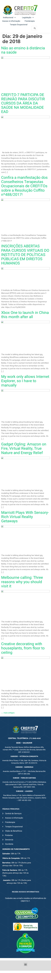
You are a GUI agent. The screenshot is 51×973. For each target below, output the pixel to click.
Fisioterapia (30, 21)
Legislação (26, 17)
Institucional (8, 17)
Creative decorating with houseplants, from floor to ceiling (23, 648)
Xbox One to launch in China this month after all (25, 315)
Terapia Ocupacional (18, 24)
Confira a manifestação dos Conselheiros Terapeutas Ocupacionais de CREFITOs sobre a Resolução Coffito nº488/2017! (24, 186)
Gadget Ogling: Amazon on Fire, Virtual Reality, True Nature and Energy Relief (23, 448)
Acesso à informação (11, 21)
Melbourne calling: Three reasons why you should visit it (22, 582)
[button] (26, 964)
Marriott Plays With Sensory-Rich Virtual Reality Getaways (25, 517)
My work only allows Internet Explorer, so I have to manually (25, 381)
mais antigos (7, 712)
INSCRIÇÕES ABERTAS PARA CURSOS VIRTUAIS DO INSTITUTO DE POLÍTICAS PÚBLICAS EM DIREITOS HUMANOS (25, 254)
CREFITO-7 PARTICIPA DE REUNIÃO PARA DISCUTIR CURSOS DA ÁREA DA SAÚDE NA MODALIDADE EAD (23, 103)
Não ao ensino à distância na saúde (23, 50)
